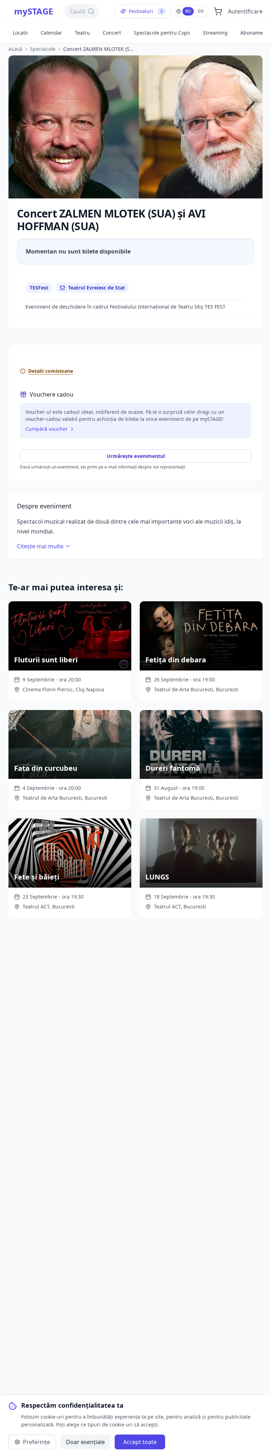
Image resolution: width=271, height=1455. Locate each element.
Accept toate (140, 1442)
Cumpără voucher (46, 428)
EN (201, 11)
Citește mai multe (40, 546)
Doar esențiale (85, 1442)
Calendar (51, 32)
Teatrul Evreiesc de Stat (96, 287)
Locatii (20, 32)
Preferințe (36, 1442)
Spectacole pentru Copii (162, 32)
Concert (112, 32)
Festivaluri (146, 11)
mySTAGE (33, 11)
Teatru (82, 32)
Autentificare (245, 11)
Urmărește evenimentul (136, 456)
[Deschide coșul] (218, 11)
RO (188, 11)
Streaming (215, 32)
